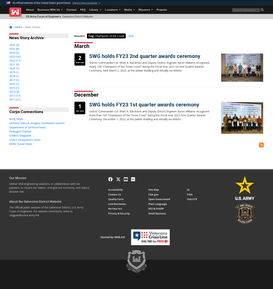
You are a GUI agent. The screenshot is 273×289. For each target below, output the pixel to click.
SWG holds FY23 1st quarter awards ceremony (144, 105)
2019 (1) (14, 72)
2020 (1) (14, 68)
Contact (71, 9)
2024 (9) (14, 52)
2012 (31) (15, 99)
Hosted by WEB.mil (112, 237)
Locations (111, 9)
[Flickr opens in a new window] (133, 179)
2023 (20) (15, 56)
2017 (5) (14, 80)
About (30, 9)
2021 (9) (14, 64)
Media (128, 9)
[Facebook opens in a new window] (110, 179)
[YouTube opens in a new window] (126, 179)
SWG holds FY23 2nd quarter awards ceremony (144, 56)
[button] (87, 3)
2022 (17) (15, 60)
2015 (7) (14, 88)
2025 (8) (14, 49)
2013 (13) (15, 95)
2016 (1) (14, 84)
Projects (162, 9)
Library (94, 9)
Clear (131, 36)
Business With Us (49, 9)
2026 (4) (14, 45)
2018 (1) (14, 76)
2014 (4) (14, 91)
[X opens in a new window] (118, 179)
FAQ (83, 9)
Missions (145, 9)
